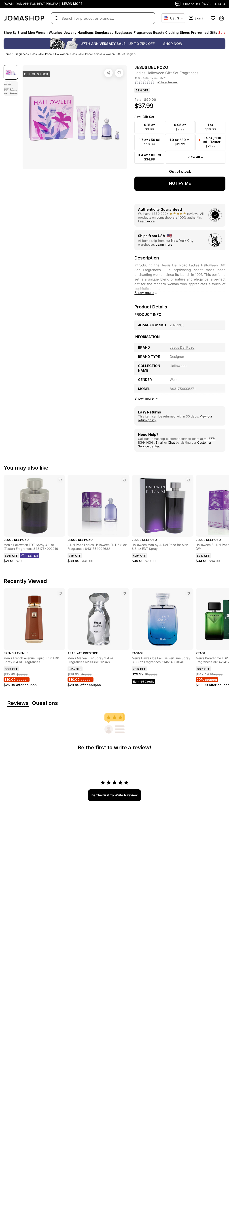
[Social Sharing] (108, 73)
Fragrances (22, 54)
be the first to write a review (114, 795)
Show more (144, 292)
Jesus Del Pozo (42, 54)
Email (159, 442)
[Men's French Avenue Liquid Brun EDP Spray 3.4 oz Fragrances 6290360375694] (60, 593)
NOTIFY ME (180, 183)
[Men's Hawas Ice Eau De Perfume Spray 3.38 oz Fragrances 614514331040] (188, 593)
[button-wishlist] (213, 18)
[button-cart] (221, 18)
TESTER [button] (32, 555)
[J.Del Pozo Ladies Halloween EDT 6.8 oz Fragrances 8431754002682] (124, 480)
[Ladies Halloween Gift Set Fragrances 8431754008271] (119, 73)
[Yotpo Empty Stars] (144, 82)
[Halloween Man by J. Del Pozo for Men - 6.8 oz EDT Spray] (188, 480)
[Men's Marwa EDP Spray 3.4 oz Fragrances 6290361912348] (124, 593)
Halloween (62, 54)
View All (193, 157)
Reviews (18, 703)
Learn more (146, 221)
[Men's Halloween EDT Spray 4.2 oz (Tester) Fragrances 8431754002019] (60, 480)
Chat (171, 442)
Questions (45, 703)
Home (7, 54)
